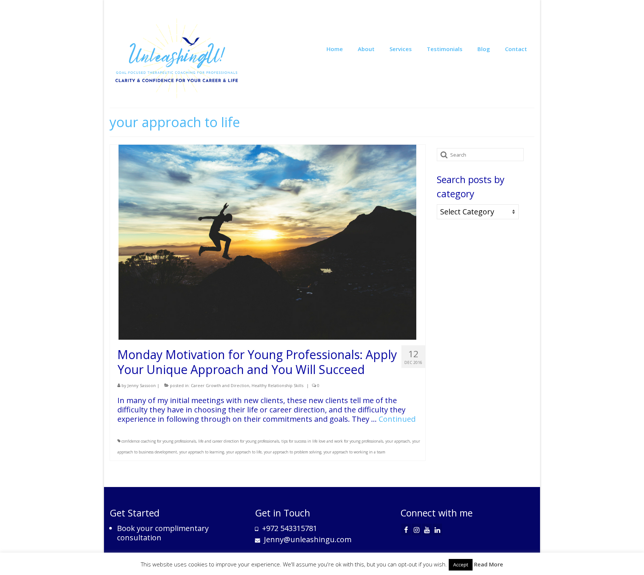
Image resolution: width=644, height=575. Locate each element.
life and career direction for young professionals (238, 441)
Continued (397, 419)
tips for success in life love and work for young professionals (332, 441)
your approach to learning (201, 452)
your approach (397, 441)
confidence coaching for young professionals (158, 441)
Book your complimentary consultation (163, 533)
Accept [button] (460, 564)
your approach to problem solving (292, 452)
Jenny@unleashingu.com (306, 539)
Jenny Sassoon (141, 385)
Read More (488, 564)
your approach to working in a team (354, 452)
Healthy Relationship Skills (277, 385)
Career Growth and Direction (220, 385)
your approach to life (244, 452)
